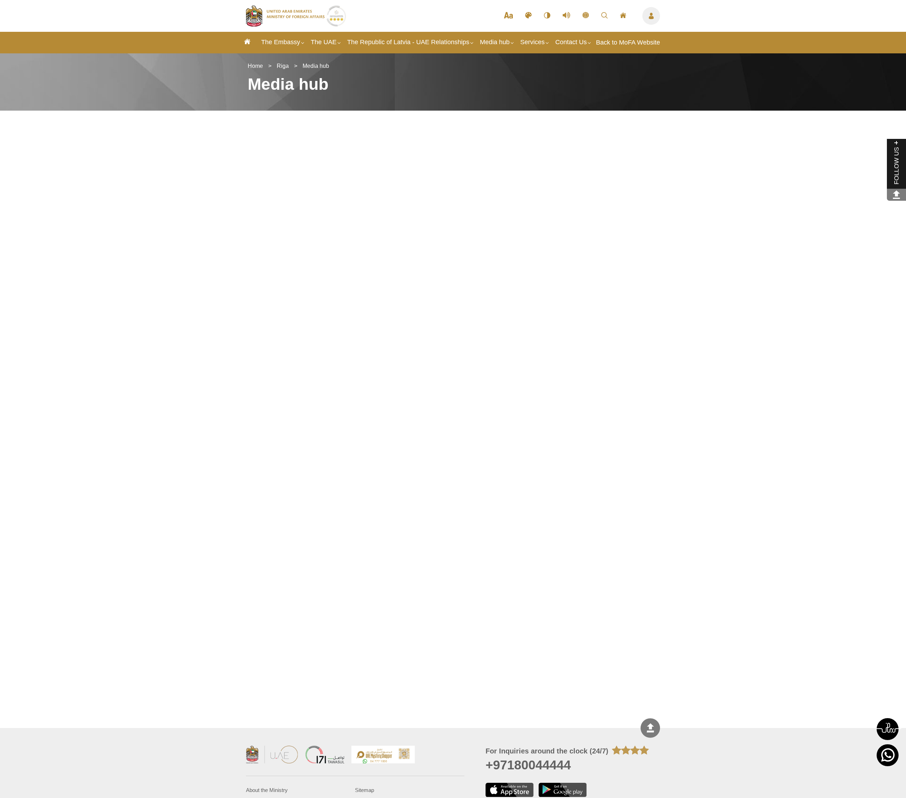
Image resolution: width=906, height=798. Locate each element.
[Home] (247, 42)
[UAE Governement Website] (272, 755)
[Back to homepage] (286, 24)
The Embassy (280, 42)
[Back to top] (650, 728)
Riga (283, 66)
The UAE (324, 42)
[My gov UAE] (325, 755)
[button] (888, 729)
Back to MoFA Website (628, 42)
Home (255, 66)
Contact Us (571, 42)
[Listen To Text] (566, 16)
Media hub (495, 42)
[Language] (586, 16)
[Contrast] (547, 16)
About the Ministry (267, 790)
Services (532, 42)
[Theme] (528, 16)
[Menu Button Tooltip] (651, 16)
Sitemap (364, 790)
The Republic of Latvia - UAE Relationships (408, 42)
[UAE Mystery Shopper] (383, 755)
